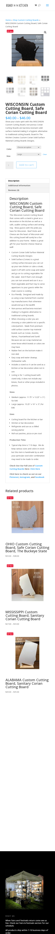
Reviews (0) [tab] (13, 190)
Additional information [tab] (19, 185)
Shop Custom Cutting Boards (26, 20)
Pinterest (14, 477)
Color (9, 149)
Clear (45, 154)
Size (8, 156)
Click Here (35, 469)
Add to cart (26, 165)
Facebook (39, 477)
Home (8, 20)
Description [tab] (13, 180)
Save (11, 31)
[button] (45, 32)
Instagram (25, 477)
